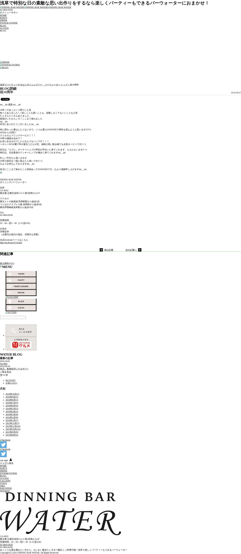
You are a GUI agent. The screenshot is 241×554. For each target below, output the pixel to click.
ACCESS (4, 28)
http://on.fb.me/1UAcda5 (11, 242)
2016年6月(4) (12, 406)
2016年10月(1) (12, 394)
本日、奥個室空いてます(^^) (14, 369)
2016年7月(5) (12, 403)
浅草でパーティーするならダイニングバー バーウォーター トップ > (35, 85)
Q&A (2, 486)
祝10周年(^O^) (7, 263)
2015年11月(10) (13, 426)
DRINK (3, 20)
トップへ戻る (6, 463)
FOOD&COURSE (8, 473)
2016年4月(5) (12, 411)
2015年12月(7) (12, 423)
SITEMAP (5, 491)
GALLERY (5, 481)
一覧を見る (5, 372)
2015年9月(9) (12, 432)
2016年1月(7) (12, 420)
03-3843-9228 (6, 545)
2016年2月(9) (12, 417)
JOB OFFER (6, 488)
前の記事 (108, 250)
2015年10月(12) (13, 429)
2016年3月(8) (12, 414)
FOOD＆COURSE (9, 23)
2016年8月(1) (12, 400)
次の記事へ (131, 250)
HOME (3, 15)
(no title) (3, 364)
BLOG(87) (10, 380)
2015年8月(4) (12, 435)
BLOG (3, 26)
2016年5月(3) (12, 408)
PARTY (3, 18)
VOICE (3, 483)
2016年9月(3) (12, 397)
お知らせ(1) (11, 383)
